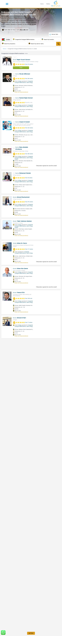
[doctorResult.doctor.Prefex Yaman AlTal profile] (7, 296)
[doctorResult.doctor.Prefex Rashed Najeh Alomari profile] (7, 101)
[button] (7, 4)
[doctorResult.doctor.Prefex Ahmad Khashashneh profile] (7, 200)
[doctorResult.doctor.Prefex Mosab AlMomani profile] (7, 77)
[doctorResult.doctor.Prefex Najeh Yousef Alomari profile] (7, 61)
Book (21, 68)
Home (42, 4)
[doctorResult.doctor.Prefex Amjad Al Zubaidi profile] (7, 125)
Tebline (48, 4)
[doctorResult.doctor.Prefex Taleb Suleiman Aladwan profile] (7, 224)
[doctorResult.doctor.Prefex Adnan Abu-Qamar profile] (7, 272)
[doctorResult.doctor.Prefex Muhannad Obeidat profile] (7, 176)
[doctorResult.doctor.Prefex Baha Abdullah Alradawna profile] (7, 150)
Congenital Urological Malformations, (24, 81)
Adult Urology (30, 82)
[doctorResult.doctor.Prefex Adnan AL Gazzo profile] (7, 246)
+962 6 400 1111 (23, 30)
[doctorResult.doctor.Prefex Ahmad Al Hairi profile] (7, 321)
